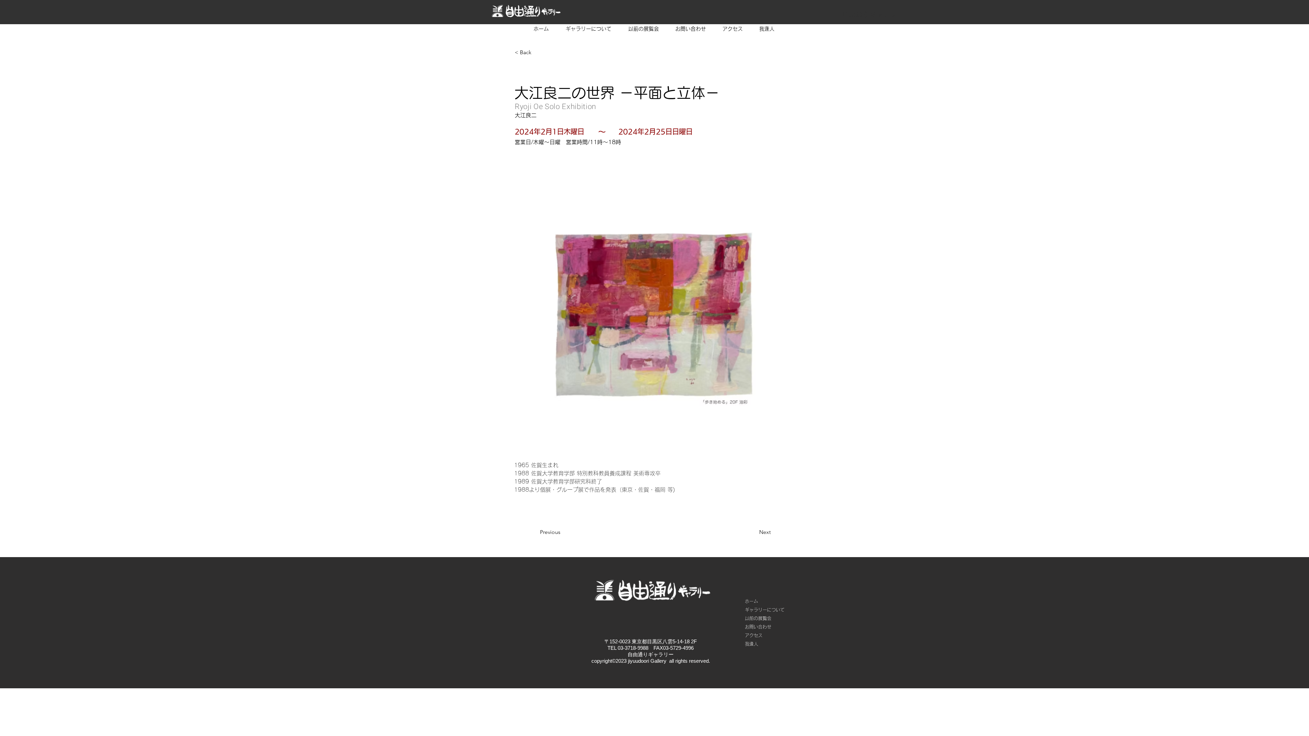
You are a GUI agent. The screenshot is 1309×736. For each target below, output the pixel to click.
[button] (537, 52)
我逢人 (751, 644)
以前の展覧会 (758, 618)
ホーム (751, 601)
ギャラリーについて (765, 610)
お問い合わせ (758, 627)
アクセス (754, 635)
